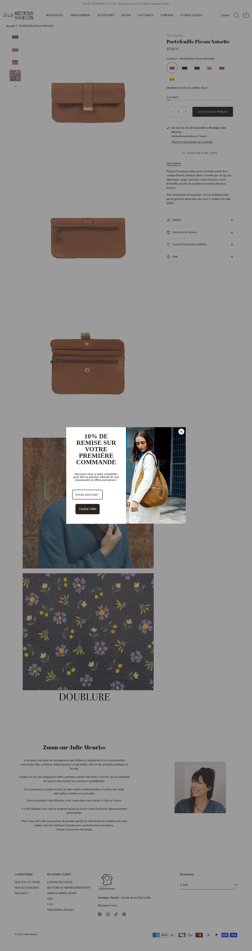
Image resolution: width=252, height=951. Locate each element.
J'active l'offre (87, 509)
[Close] (181, 431)
